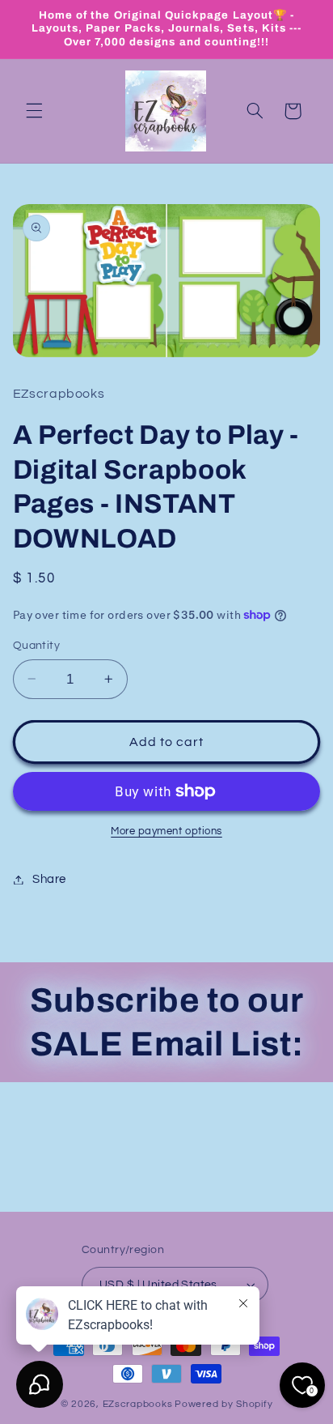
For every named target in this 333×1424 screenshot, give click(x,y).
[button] (34, 111)
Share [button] (49, 879)
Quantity (36, 645)
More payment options (166, 831)
